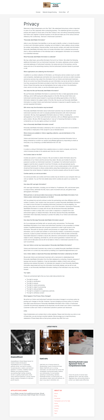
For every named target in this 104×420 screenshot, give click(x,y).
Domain (38, 12)
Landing (56, 406)
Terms (56, 411)
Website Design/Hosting (50, 12)
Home (56, 403)
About (56, 393)
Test (55, 413)
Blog (55, 396)
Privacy (56, 408)
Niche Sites (62, 12)
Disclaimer (57, 398)
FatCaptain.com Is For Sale (62, 401)
